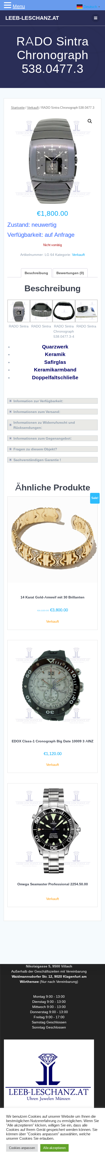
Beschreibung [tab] (36, 273)
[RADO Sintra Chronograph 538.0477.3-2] (41, 321)
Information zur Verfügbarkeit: (38, 401)
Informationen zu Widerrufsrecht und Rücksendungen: (44, 425)
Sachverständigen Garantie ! (37, 459)
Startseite (18, 107)
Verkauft (33, 107)
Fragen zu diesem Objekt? (35, 449)
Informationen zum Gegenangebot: (42, 438)
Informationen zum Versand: (36, 411)
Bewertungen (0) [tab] (70, 273)
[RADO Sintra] (63, 321)
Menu (19, 6)
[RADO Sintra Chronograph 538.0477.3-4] (86, 321)
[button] (89, 121)
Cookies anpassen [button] (22, 1148)
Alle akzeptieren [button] (54, 1148)
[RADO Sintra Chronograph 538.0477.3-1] (18, 321)
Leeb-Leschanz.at (32, 18)
